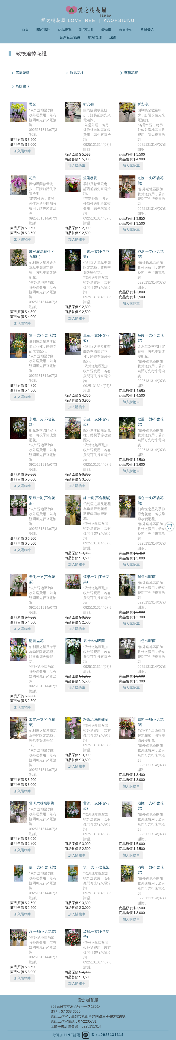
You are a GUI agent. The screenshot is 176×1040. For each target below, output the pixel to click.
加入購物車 (22, 151)
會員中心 (126, 29)
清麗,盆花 (36, 641)
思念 (32, 104)
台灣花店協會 (70, 37)
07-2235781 (87, 1021)
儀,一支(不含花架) (42, 867)
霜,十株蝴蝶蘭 (94, 641)
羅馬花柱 (77, 73)
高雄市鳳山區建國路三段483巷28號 (98, 1016)
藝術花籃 (131, 73)
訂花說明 (86, 29)
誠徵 (112, 37)
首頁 (25, 29)
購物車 (106, 29)
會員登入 (147, 29)
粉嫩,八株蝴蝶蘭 (95, 719)
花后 (32, 178)
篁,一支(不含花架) (42, 335)
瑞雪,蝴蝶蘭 (147, 577)
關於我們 (43, 29)
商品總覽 (65, 29)
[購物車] (169, 526)
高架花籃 (22, 73)
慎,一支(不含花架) (96, 867)
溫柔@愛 (90, 178)
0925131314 (91, 1026)
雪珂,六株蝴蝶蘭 (41, 803)
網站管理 (95, 37)
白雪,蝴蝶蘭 (147, 641)
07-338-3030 (70, 1011)
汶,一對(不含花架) (42, 931)
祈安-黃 (143, 104)
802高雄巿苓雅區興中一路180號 (75, 1006)
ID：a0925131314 (107, 1035)
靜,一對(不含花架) (96, 498)
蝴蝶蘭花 (22, 86)
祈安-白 (89, 104)
